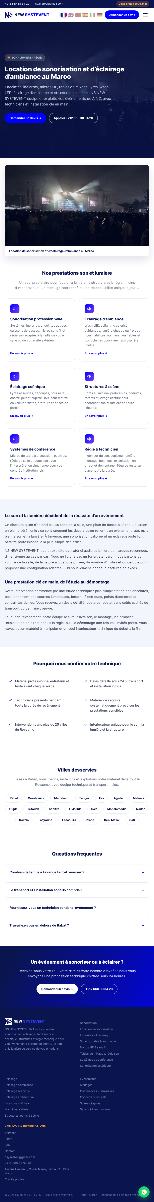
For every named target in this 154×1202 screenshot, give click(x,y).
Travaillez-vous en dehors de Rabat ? (39, 925)
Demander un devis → (25, 118)
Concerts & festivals (93, 1097)
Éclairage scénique (17, 1091)
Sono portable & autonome (98, 1041)
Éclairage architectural (19, 1097)
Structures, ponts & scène (22, 1115)
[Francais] (64, 15)
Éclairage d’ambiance (19, 1085)
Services (10, 1132)
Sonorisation (88, 1023)
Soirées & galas (90, 1103)
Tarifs (8, 1138)
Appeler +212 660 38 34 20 (73, 118)
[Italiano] (92, 15)
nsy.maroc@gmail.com (48, 3)
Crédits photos (14, 1179)
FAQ (7, 1145)
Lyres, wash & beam (18, 1103)
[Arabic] (78, 15)
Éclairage (11, 1078)
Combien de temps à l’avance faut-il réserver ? (46, 872)
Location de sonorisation (96, 1029)
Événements (88, 1078)
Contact (10, 1151)
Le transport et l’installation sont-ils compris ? (45, 890)
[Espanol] (85, 15)
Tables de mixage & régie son (99, 1053)
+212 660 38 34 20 (17, 3)
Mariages (86, 1085)
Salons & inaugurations (95, 1109)
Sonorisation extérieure (95, 1065)
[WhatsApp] (144, 1192)
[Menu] (145, 15)
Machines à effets (16, 1109)
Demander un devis (122, 14)
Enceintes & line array (94, 1035)
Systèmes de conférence (96, 1059)
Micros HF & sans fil (93, 1047)
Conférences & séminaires (97, 1091)
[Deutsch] (100, 15)
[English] (71, 15)
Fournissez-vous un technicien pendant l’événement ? (52, 908)
